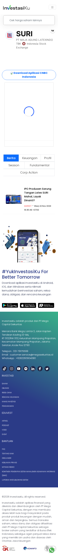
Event (4, 434)
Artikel (5, 421)
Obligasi (5, 388)
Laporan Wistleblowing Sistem (15, 480)
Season (14, 165)
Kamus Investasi (9, 401)
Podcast (5, 425)
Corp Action (29, 172)
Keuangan (29, 158)
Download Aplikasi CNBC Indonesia (30, 75)
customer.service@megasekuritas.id (31, 354)
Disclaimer (6, 458)
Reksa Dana (7, 392)
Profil (47, 158)
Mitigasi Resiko (8, 467)
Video (4, 430)
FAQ (3, 449)
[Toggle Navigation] (52, 7)
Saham (5, 383)
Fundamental (39, 165)
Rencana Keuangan (10, 397)
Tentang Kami (8, 453)
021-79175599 (20, 351)
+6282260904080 (26, 358)
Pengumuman (8, 406)
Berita (11, 158)
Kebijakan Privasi (9, 462)
